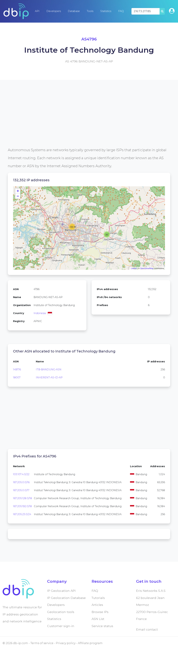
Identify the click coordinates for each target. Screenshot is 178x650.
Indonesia (40, 313)
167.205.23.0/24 (22, 514)
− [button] (18, 196)
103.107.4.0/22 (21, 474)
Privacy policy (65, 643)
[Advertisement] (89, 121)
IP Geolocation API (61, 590)
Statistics (105, 11)
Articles (97, 605)
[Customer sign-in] (172, 10)
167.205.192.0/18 (22, 506)
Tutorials (98, 598)
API (37, 11)
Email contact (147, 629)
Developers (53, 11)
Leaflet (134, 268)
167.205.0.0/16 (21, 482)
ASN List (98, 619)
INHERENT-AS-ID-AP (49, 377)
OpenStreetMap (146, 268)
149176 (17, 369)
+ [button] (18, 191)
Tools (90, 11)
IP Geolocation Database (66, 598)
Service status (102, 626)
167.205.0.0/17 (21, 490)
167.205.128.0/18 (22, 498)
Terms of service (41, 643)
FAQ (121, 11)
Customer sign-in (60, 626)
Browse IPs (100, 612)
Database (74, 11)
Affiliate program (90, 643)
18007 (17, 377)
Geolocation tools (60, 612)
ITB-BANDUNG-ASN (48, 369)
